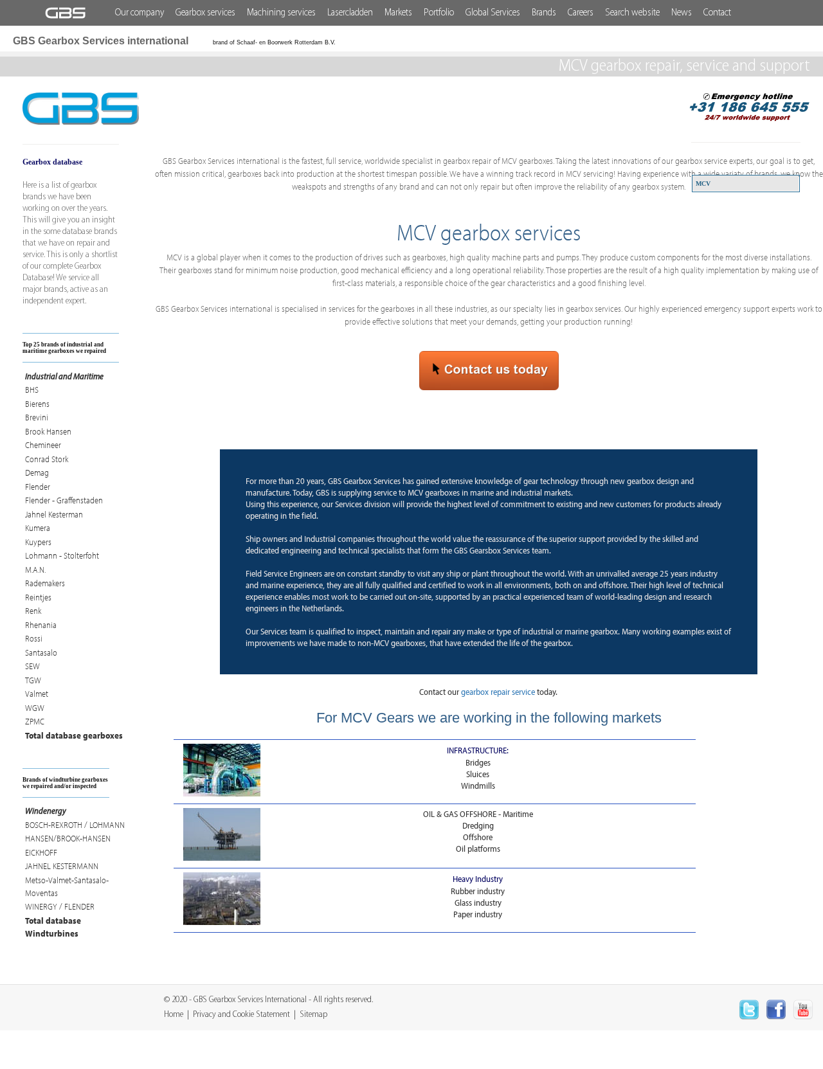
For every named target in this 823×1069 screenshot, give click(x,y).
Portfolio (439, 13)
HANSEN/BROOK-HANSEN (68, 838)
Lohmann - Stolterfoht (62, 555)
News (681, 13)
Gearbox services (205, 13)
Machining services (281, 13)
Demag (37, 472)
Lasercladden (350, 13)
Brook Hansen (48, 431)
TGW (33, 680)
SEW (32, 666)
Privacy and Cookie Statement (241, 1015)
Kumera (37, 528)
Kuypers (38, 542)
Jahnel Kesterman (54, 514)
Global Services (493, 13)
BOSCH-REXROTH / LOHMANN (75, 825)
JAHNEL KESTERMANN (61, 866)
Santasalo (41, 652)
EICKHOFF (41, 852)
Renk (33, 610)
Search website (632, 13)
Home (173, 1015)
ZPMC (34, 721)
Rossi (33, 638)
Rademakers (45, 583)
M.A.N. (35, 569)
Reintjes (38, 597)
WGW (34, 708)
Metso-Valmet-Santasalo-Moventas (67, 886)
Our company (139, 13)
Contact (717, 13)
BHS (32, 389)
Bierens (37, 403)
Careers (580, 13)
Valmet (36, 693)
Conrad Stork (46, 459)
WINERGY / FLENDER (60, 906)
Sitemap (313, 1015)
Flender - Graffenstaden (64, 500)
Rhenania (41, 625)
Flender (37, 486)
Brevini (36, 417)
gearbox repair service (498, 691)
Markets (398, 13)
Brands (544, 13)
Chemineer (43, 445)
